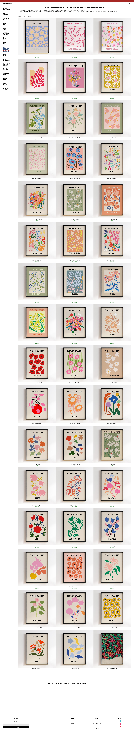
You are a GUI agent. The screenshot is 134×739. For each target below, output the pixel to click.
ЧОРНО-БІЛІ (5, 19)
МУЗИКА (4, 59)
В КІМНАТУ (5, 38)
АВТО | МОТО (5, 69)
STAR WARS (115, 3)
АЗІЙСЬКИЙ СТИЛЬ (6, 64)
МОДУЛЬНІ (5, 79)
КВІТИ (4, 54)
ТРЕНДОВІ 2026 (103, 3)
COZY (97, 3)
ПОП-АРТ (110, 3)
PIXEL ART (5, 84)
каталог (19, 16)
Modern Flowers (6, 51)
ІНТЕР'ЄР (118, 3)
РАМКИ (91, 3)
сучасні (24, 16)
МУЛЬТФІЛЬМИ (6, 33)
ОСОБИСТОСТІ (6, 73)
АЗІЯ (107, 3)
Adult (4, 47)
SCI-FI (4, 83)
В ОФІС (4, 42)
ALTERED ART (5, 14)
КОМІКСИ (5, 78)
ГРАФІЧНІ (5, 8)
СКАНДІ (94, 3)
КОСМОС (5, 74)
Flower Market (6, 50)
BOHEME (4, 23)
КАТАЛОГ (87, 3)
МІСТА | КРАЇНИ (6, 88)
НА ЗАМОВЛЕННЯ (124, 3)
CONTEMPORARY (6, 9)
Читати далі (21, 13)
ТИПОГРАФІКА (6, 18)
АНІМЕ (4, 28)
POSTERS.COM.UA (8, 3)
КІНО (99, 3)
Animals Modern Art (7, 48)
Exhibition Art (6, 49)
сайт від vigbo (5, 736)
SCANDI (4, 13)
